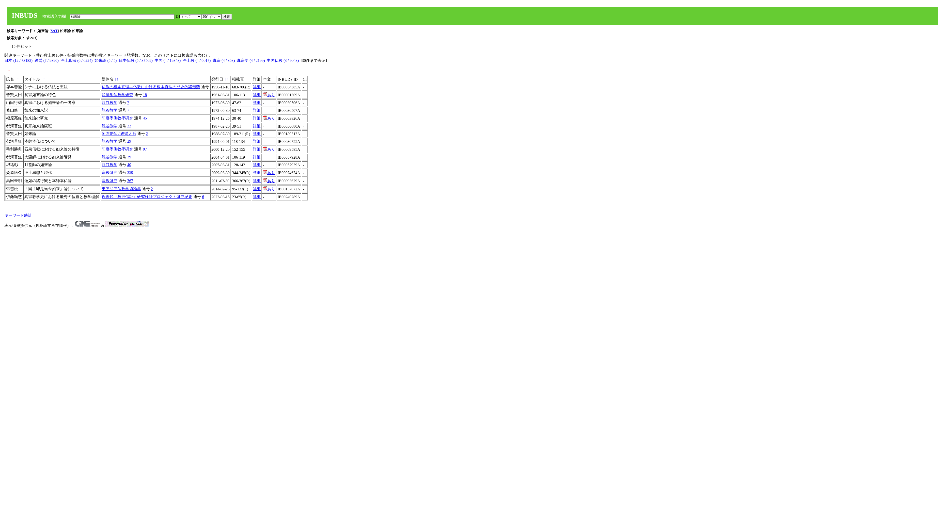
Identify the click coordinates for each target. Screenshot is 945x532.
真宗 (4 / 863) (224, 60)
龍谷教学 (109, 102)
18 (145, 95)
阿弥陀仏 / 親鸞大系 (119, 134)
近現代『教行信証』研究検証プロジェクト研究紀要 (147, 197)
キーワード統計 (18, 215)
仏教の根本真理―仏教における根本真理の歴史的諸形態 (151, 87)
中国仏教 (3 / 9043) (283, 60)
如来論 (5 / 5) (105, 60)
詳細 (257, 87)
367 (130, 181)
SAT (54, 31)
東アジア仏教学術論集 (121, 189)
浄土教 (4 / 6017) (197, 60)
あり (271, 95)
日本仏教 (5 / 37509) (136, 60)
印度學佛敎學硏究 (117, 118)
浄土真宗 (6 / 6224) (77, 60)
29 (129, 141)
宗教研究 (109, 172)
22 (129, 126)
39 (129, 157)
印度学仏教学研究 (117, 95)
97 (145, 149)
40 (129, 165)
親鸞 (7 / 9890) (46, 60)
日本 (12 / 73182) (18, 60)
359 (130, 172)
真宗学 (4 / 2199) (251, 60)
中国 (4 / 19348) (168, 60)
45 (145, 118)
